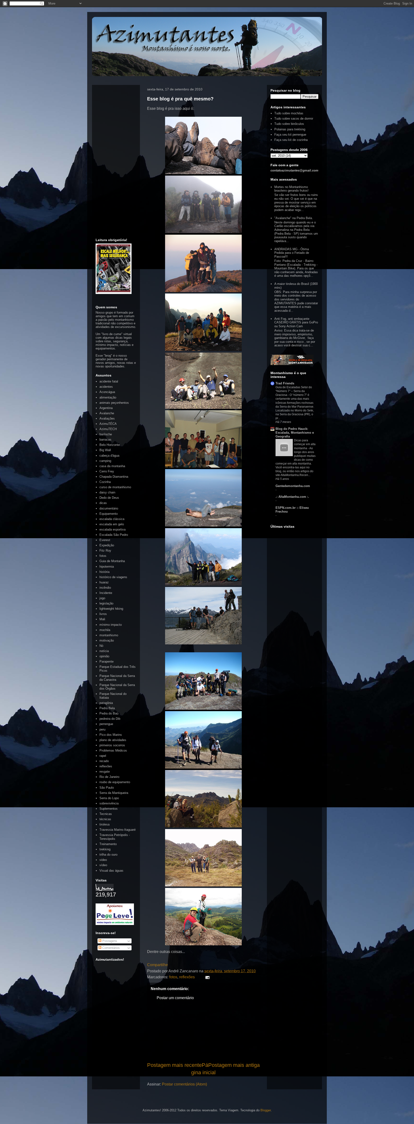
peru (102, 729)
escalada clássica (111, 519)
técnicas (105, 819)
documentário (108, 508)
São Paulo (106, 787)
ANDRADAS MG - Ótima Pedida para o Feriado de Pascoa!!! (291, 252)
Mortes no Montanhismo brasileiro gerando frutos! (291, 189)
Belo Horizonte (109, 445)
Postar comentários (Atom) (184, 1084)
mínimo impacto (110, 624)
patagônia (106, 703)
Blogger (265, 1110)
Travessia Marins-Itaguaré (117, 829)
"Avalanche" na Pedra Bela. (293, 218)
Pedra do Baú (108, 713)
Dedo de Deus (109, 497)
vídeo (103, 865)
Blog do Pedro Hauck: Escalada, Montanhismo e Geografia (295, 432)
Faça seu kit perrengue (290, 134)
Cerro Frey (106, 471)
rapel (102, 756)
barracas (105, 439)
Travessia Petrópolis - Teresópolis (114, 837)
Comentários (110, 948)
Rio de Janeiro (109, 777)
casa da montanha (112, 466)
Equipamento (108, 513)
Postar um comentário (175, 998)
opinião (104, 656)
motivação (106, 640)
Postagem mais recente (174, 1065)
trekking (104, 849)
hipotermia (106, 566)
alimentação (107, 397)
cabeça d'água (109, 455)
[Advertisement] (203, 1036)
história (104, 572)
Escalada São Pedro (113, 535)
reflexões (187, 977)
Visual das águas (111, 870)
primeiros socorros (112, 745)
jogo (102, 598)
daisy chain (107, 492)
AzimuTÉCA (108, 424)
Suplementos (108, 808)
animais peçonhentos (114, 402)
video (103, 860)
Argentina (106, 408)
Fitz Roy (105, 550)
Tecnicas (105, 814)
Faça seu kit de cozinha (291, 140)
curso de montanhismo (115, 487)
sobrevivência (109, 803)
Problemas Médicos (113, 750)
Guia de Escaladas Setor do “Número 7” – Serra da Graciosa (294, 391)
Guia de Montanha (112, 561)
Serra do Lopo (109, 798)
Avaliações (107, 418)
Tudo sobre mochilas (288, 113)
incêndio (105, 587)
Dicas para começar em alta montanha (305, 444)
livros (103, 614)
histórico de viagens (113, 577)
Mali (102, 619)
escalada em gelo (111, 524)
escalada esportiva (112, 529)
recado (104, 761)
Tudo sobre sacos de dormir (293, 118)
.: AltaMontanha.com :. (292, 496)
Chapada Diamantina (113, 476)
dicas (103, 503)
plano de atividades (112, 740)
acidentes (106, 386)
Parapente (106, 661)
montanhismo (108, 635)
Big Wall (105, 450)
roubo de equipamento (114, 782)
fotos (173, 977)
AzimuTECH (108, 429)
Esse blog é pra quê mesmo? (180, 98)
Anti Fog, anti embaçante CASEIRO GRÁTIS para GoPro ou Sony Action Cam (296, 322)
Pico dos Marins (110, 734)
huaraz (104, 582)
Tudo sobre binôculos (289, 124)
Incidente (105, 593)
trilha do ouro (108, 854)
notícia (104, 651)
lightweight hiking (111, 608)
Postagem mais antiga (234, 1065)
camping (105, 461)
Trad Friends (285, 383)
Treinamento (108, 844)
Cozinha (105, 482)
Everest (104, 540)
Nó (101, 646)
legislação (106, 603)
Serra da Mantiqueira (113, 793)
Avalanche (106, 413)
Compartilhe (157, 965)
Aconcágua (107, 392)
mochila (104, 630)
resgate (104, 771)
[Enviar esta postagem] (206, 977)
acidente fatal (108, 381)
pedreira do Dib (109, 718)
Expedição (106, 545)
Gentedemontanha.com (293, 486)
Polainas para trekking (289, 129)
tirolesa (104, 824)
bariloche (105, 434)
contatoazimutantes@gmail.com (294, 170)
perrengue (106, 724)
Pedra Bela (107, 708)
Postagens (109, 941)
